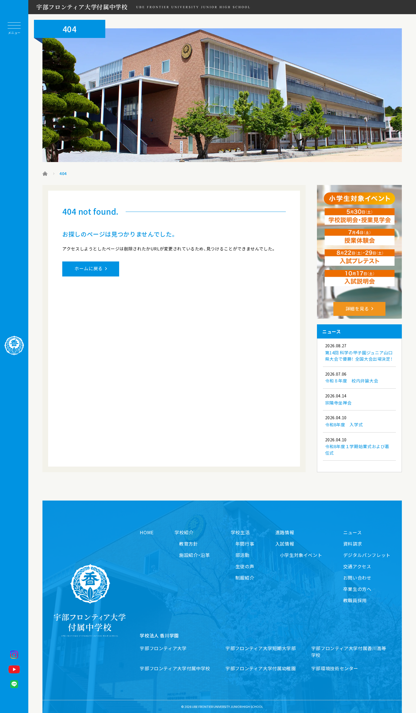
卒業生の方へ (357, 589)
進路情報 (284, 532)
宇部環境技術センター (334, 668)
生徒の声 (244, 566)
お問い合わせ (357, 577)
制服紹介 (244, 577)
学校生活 (240, 532)
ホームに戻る (88, 268)
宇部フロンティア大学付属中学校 (82, 7)
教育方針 (188, 543)
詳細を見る (357, 308)
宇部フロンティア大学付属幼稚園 (261, 668)
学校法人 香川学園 (159, 635)
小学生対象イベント (301, 555)
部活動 (242, 555)
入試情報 (284, 543)
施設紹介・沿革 (194, 555)
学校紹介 (184, 532)
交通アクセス (357, 566)
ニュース (352, 532)
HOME (147, 532)
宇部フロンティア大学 (163, 648)
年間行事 (244, 543)
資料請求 (352, 543)
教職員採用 (355, 600)
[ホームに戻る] (14, 346)
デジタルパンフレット (367, 555)
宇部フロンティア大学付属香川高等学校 (348, 651)
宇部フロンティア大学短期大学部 (261, 648)
